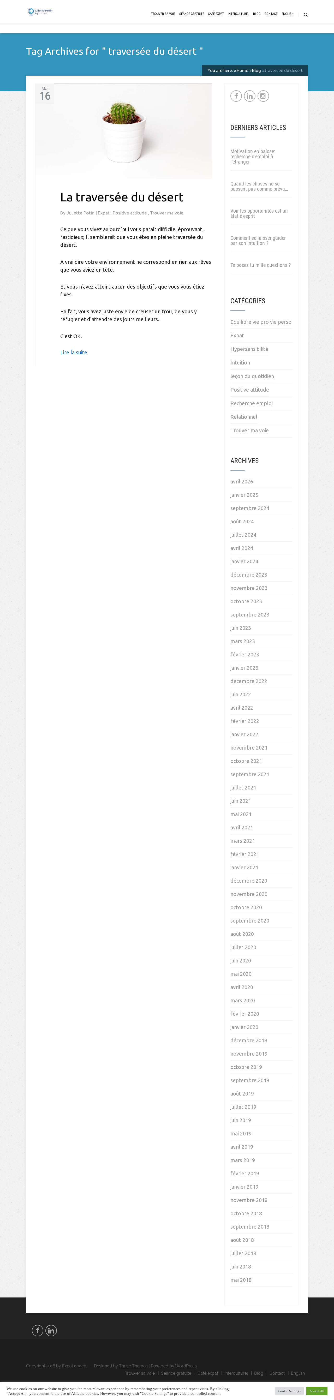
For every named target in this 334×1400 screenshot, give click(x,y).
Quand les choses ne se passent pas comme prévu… (259, 186)
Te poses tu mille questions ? (260, 265)
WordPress (186, 1365)
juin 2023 (240, 628)
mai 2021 (241, 814)
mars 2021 (242, 841)
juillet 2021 (243, 788)
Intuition (240, 363)
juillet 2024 (243, 535)
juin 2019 (240, 1120)
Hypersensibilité (249, 349)
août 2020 (242, 934)
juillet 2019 (243, 1107)
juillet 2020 (243, 947)
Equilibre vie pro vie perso (260, 322)
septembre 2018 (249, 1227)
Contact (271, 14)
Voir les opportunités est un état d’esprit (259, 213)
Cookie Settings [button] (289, 1391)
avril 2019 (241, 1147)
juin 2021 (240, 801)
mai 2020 (241, 974)
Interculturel (238, 14)
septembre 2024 (249, 508)
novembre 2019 (248, 1054)
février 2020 (244, 1014)
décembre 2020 (248, 881)
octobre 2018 (246, 1213)
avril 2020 (241, 987)
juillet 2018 (243, 1253)
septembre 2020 (249, 921)
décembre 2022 (248, 681)
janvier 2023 (244, 668)
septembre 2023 (249, 615)
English (288, 14)
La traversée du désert (121, 197)
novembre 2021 (248, 748)
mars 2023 (242, 641)
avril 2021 (241, 827)
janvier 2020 (244, 1027)
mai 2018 (241, 1280)
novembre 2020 (248, 894)
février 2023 (244, 654)
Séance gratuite (191, 14)
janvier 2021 (244, 867)
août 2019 (242, 1094)
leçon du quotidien (252, 376)
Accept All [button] (316, 1391)
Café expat (216, 14)
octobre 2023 (246, 601)
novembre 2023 (248, 588)
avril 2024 (241, 548)
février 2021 (244, 854)
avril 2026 (241, 481)
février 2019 (244, 1173)
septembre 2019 (249, 1080)
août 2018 (242, 1240)
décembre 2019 (248, 1040)
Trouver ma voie (166, 212)
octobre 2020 (246, 907)
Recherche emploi (251, 403)
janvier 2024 (244, 561)
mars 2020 (242, 1000)
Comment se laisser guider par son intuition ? (258, 240)
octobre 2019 (246, 1067)
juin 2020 (240, 961)
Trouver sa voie (163, 14)
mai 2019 (241, 1133)
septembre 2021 (249, 774)
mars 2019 (242, 1160)
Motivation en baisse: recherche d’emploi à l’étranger (252, 156)
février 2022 (244, 721)
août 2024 (242, 521)
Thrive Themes (133, 1365)
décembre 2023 (248, 575)
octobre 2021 (246, 761)
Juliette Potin (81, 212)
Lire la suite (73, 352)
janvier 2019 (244, 1187)
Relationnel (243, 417)
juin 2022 (240, 694)
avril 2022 (241, 708)
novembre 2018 (248, 1200)
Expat (104, 212)
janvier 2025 (244, 495)
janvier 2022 (244, 734)
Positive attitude (130, 212)
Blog (257, 14)
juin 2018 (240, 1267)
